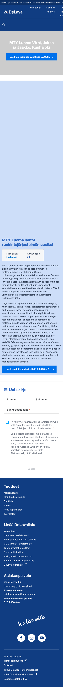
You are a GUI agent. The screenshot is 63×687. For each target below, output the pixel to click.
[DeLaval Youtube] (42, 638)
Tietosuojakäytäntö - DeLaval (26, 453)
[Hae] (4, 25)
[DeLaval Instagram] (31, 638)
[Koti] (14, 11)
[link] (31, 57)
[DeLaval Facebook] (21, 638)
